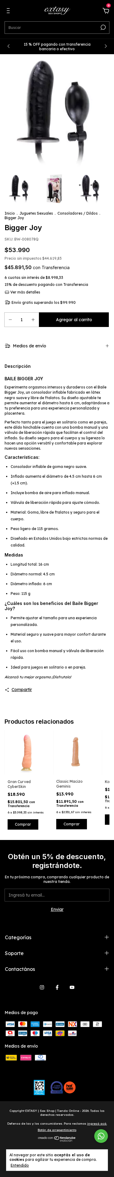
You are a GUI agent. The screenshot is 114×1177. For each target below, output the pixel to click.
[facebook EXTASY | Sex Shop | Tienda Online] (57, 987)
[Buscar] (102, 27)
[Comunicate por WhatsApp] (101, 1136)
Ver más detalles (24, 292)
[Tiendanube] (57, 1140)
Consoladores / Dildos (77, 213)
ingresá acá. (97, 1124)
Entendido (20, 1165)
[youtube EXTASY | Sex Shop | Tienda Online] (72, 987)
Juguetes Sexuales (36, 213)
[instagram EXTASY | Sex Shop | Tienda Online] (42, 987)
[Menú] (9, 11)
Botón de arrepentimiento (57, 1130)
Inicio (10, 213)
